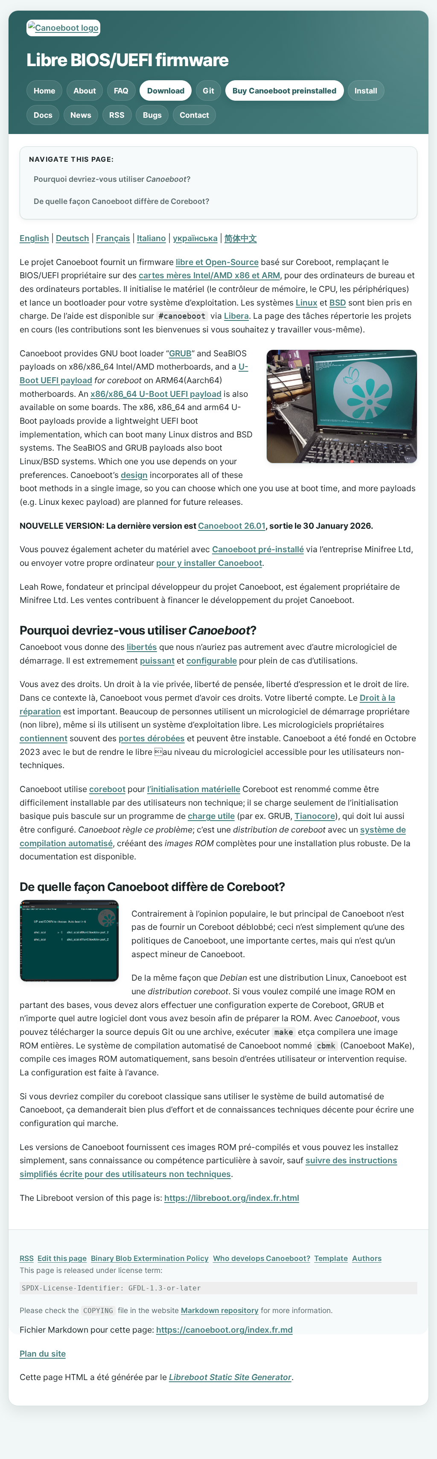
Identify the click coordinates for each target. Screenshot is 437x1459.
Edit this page (62, 1258)
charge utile (211, 816)
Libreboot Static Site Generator (230, 1377)
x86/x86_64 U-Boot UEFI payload (155, 394)
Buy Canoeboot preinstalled (284, 90)
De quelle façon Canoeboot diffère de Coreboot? (122, 201)
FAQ (121, 90)
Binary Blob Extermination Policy (150, 1258)
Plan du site (43, 1353)
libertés (142, 647)
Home (44, 90)
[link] (271, 631)
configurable (211, 660)
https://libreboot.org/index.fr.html (231, 1198)
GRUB (180, 353)
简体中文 (240, 238)
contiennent (43, 738)
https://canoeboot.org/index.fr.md (224, 1330)
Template (331, 1258)
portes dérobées (152, 738)
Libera (236, 316)
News (80, 115)
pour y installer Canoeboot (209, 563)
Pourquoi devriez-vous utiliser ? (112, 179)
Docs (43, 115)
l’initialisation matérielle (193, 789)
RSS (117, 115)
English (34, 238)
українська (195, 238)
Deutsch (72, 238)
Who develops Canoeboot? (261, 1258)
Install (366, 90)
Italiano (151, 238)
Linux (307, 302)
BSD (337, 302)
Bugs (152, 115)
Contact (194, 115)
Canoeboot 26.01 (231, 526)
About (84, 90)
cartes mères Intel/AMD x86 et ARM (209, 275)
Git (208, 90)
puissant (157, 660)
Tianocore (314, 816)
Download (165, 90)
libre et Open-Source (217, 262)
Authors (367, 1258)
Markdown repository (220, 1310)
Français (113, 238)
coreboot (107, 789)
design (134, 475)
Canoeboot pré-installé (258, 549)
